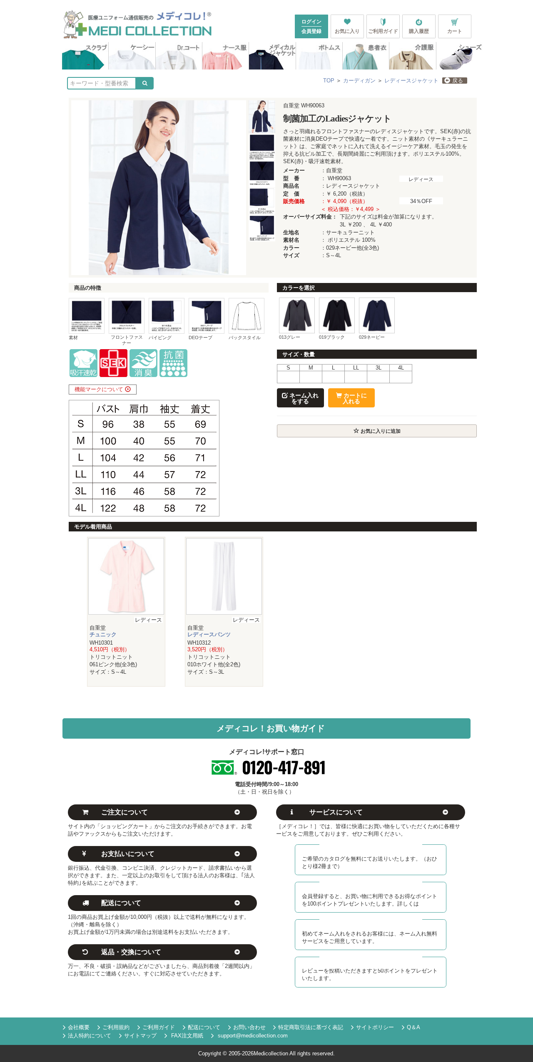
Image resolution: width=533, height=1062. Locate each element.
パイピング (160, 337)
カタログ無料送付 (373, 847)
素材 (73, 337)
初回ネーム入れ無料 (373, 922)
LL (356, 368)
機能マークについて (100, 389)
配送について (204, 1027)
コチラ (427, 904)
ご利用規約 (116, 1027)
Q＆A (413, 1027)
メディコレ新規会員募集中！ (374, 885)
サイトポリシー (375, 1027)
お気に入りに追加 (380, 431)
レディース (420, 179)
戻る (457, 80)
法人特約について (89, 1035)
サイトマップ (140, 1035)
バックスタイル (245, 337)
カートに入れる (354, 398)
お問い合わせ (249, 1027)
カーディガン (359, 80)
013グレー (289, 337)
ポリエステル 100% (352, 240)
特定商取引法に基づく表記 (310, 1027)
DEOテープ (200, 337)
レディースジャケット (411, 80)
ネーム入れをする (303, 398)
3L (378, 368)
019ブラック (332, 337)
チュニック (103, 634)
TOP (328, 80)
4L (401, 368)
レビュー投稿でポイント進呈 (373, 960)
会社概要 (79, 1027)
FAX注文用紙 (186, 1035)
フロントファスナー (127, 340)
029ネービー (372, 337)
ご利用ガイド (158, 1027)
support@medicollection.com (252, 1035)
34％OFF (421, 201)
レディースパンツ (209, 634)
